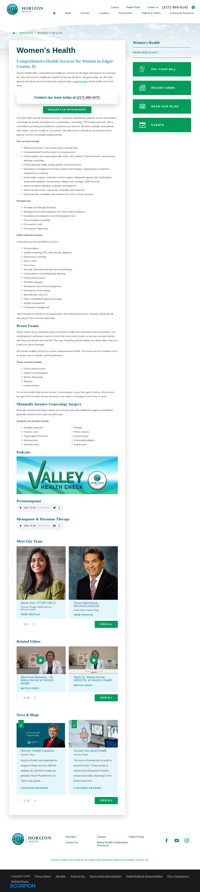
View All (106, 624)
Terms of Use (77, 876)
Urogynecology (145, 52)
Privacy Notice (43, 876)
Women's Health (146, 43)
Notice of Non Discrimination (105, 876)
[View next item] (33, 624)
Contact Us (71, 842)
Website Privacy (20, 881)
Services (26, 33)
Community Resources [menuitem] (182, 13)
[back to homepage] (14, 33)
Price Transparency (178, 876)
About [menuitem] (68, 13)
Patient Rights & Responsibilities (144, 876)
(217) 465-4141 (175, 7)
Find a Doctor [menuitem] (125, 13)
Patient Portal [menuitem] (133, 7)
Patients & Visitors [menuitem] (151, 13)
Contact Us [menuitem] (153, 7)
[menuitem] (54, 13)
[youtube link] (177, 840)
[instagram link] (187, 840)
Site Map (60, 876)
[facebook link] (166, 840)
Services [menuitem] (85, 13)
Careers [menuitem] (115, 7)
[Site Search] (193, 7)
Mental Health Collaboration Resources (112, 844)
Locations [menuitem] (104, 13)
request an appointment (67, 109)
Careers (101, 836)
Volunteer (70, 836)
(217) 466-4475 (88, 97)
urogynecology (80, 81)
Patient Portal (136, 836)
